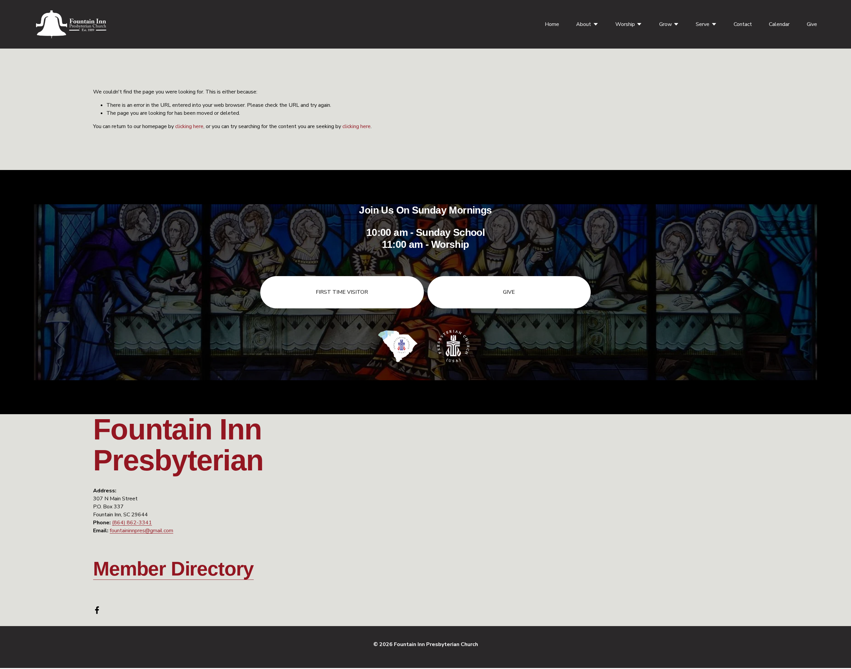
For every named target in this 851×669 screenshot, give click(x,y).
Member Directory (173, 569)
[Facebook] (97, 610)
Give (812, 24)
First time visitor (342, 292)
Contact (743, 24)
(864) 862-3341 (132, 522)
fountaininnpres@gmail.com (141, 530)
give (509, 292)
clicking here (189, 126)
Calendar (779, 24)
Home (552, 24)
